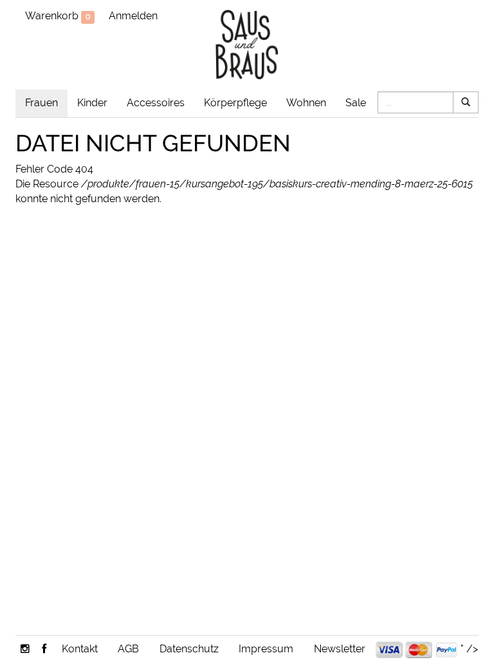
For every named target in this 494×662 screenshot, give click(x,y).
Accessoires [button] (156, 103)
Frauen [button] (41, 103)
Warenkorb (57, 16)
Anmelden (133, 16)
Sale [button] (355, 103)
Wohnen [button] (306, 103)
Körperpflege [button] (235, 103)
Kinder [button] (92, 103)
